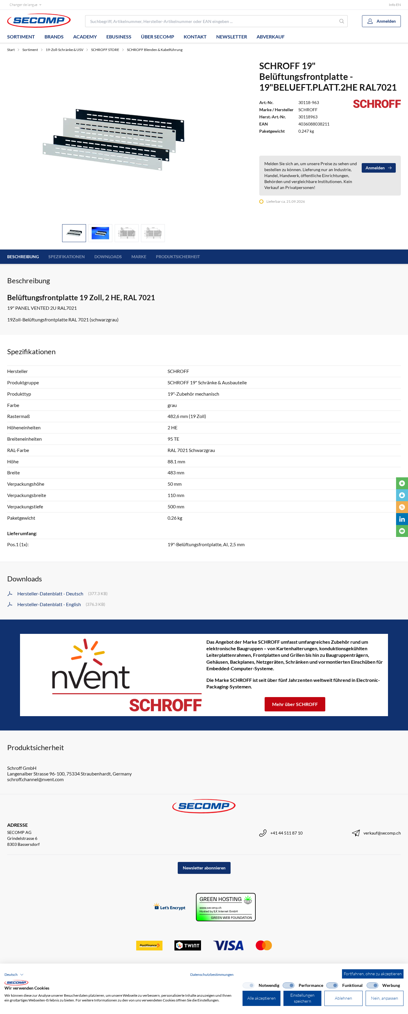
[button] (14, 974)
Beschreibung (23, 256)
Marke (138, 256)
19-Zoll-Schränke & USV (64, 49)
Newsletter (231, 36)
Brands (54, 36)
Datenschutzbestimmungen (212, 974)
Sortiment (21, 36)
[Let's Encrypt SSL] (169, 907)
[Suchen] (342, 21)
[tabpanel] (113, 139)
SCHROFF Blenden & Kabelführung (154, 49)
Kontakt (195, 36)
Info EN (395, 4)
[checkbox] (248, 985)
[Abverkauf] (402, 507)
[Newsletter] (402, 531)
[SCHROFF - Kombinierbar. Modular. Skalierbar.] (113, 675)
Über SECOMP (157, 36)
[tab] (74, 233)
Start (11, 49)
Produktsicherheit (178, 256)
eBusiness (118, 36)
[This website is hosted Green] (226, 907)
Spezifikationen (66, 256)
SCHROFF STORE (105, 49)
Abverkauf (271, 36)
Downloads (108, 256)
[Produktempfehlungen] (402, 495)
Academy (85, 36)
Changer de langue (23, 4)
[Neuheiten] (402, 483)
